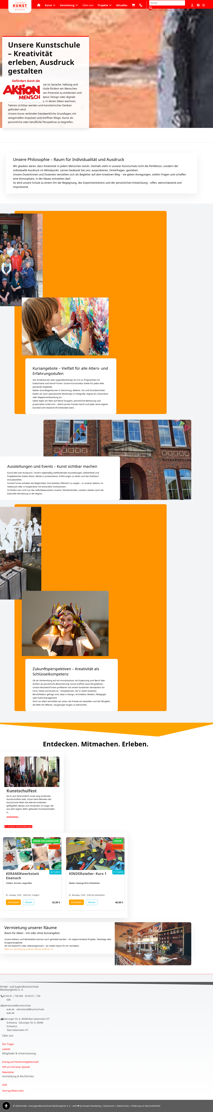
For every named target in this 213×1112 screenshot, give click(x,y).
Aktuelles (121, 5)
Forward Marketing (91, 1105)
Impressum (108, 1105)
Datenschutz (123, 1105)
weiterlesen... (13, 816)
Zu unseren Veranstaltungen (18, 826)
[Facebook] (198, 5)
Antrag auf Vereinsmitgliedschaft (20, 1061)
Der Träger (8, 1044)
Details (28, 902)
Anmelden (13, 902)
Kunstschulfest (22, 790)
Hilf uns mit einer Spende (16, 1067)
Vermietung (67, 5)
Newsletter (8, 1072)
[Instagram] (203, 5)
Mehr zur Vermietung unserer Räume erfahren (27, 949)
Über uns (87, 5)
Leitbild (6, 1049)
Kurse (48, 5)
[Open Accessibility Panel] (6, 1106)
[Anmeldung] (192, 5)
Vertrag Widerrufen (13, 1090)
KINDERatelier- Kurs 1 (87, 873)
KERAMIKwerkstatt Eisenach (22, 875)
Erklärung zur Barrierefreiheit (145, 1105)
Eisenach (54, 846)
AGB (4, 1084)
